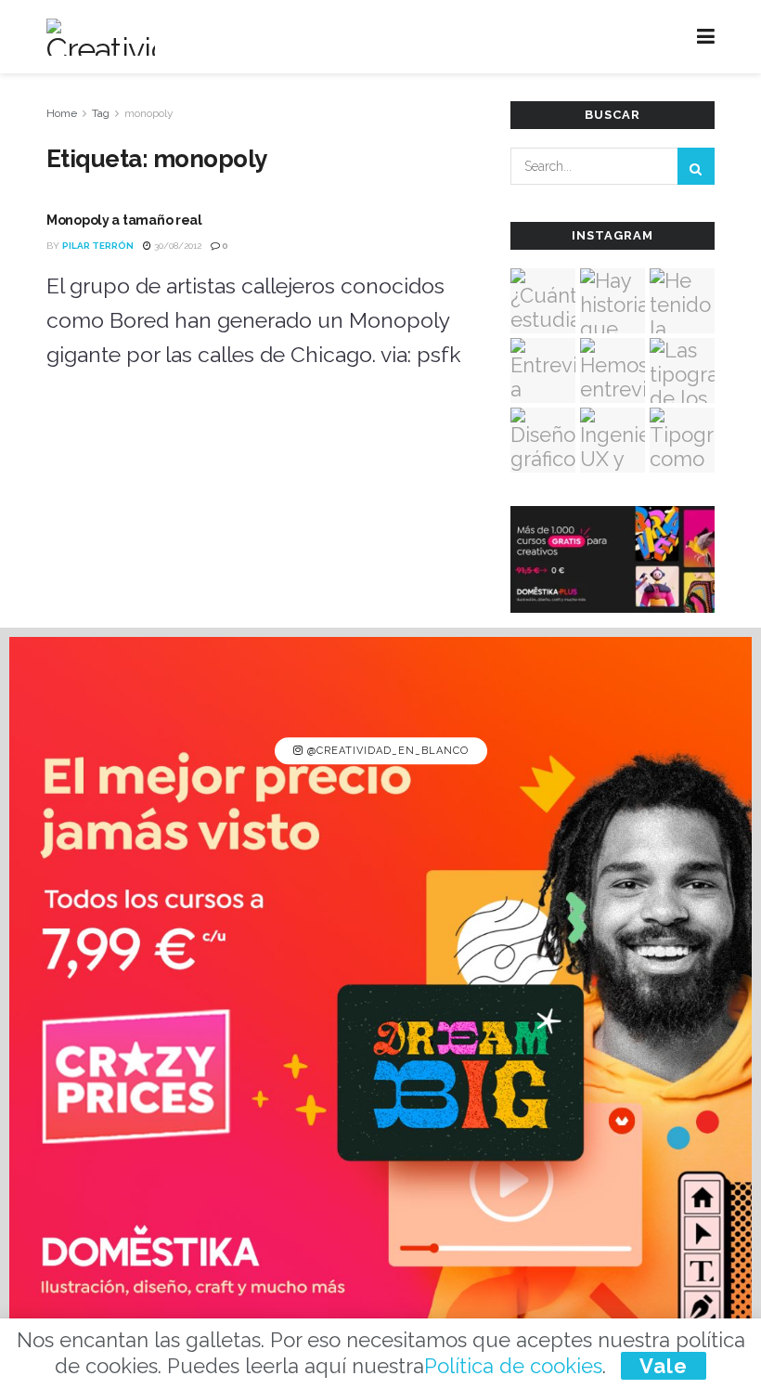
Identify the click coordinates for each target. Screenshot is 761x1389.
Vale (663, 1366)
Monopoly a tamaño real (124, 220)
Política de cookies (513, 1366)
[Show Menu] (706, 36)
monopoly (149, 113)
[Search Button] (696, 166)
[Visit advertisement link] (380, 1008)
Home (61, 113)
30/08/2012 (176, 245)
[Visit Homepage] (100, 37)
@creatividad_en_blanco (386, 751)
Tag (101, 113)
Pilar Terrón (98, 245)
